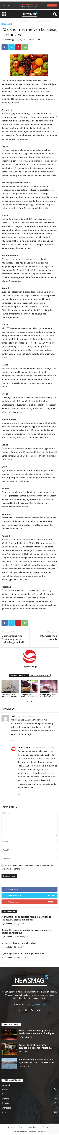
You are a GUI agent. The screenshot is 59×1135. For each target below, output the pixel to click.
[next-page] (31, 701)
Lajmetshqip (9, 40)
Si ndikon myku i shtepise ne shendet (9, 695)
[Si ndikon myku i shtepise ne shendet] (10, 686)
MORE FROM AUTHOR (39, 675)
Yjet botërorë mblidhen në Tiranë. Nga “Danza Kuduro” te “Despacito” (37, 1061)
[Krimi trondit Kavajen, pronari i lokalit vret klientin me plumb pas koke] (9, 1034)
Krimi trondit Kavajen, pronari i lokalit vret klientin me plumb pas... (37, 1032)
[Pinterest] (18, 47)
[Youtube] (39, 1011)
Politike (5, 1090)
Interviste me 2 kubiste (48, 637)
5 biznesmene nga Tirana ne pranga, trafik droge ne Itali (13, 639)
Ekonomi (5, 1099)
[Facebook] (5, 47)
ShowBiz (5, 1103)
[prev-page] (27, 701)
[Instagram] (27, 1011)
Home (4, 21)
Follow (51, 895)
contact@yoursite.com (35, 1004)
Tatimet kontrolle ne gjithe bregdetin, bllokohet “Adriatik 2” (35, 1046)
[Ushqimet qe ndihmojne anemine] (29, 686)
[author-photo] (29, 656)
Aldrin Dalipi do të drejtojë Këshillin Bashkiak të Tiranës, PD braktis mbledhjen (26, 918)
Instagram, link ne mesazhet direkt (20, 943)
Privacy (22, 1127)
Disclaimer (12, 1127)
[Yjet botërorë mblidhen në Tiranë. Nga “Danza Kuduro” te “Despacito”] (9, 1063)
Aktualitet (6, 1085)
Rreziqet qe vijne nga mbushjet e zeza (48, 695)
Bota (4, 1112)
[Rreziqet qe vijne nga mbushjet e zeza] (48, 686)
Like (53, 889)
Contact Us (47, 1127)
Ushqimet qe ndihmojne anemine (29, 695)
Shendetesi (13, 21)
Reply (13, 741)
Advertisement (33, 1127)
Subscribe (51, 902)
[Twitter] (11, 47)
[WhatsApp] (25, 47)
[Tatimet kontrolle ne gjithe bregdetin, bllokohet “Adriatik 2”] (9, 1049)
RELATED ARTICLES (18, 675)
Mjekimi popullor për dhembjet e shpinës (23, 953)
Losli (13, 716)
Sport (4, 1094)
